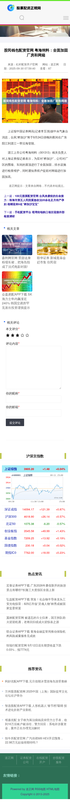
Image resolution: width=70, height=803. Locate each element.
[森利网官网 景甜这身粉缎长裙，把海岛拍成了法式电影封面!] (17, 245)
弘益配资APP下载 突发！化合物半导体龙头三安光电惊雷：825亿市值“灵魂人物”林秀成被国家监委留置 (36, 603)
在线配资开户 (42, 760)
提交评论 (15, 423)
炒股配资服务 (59, 760)
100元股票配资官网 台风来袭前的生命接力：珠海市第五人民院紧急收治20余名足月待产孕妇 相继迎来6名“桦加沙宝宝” (34, 200)
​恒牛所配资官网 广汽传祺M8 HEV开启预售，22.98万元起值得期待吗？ (34, 740)
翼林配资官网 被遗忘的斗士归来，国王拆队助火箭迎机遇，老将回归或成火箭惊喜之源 (36, 619)
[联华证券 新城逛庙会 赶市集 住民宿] (52, 245)
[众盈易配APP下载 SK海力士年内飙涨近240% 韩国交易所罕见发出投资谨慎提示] (17, 281)
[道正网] (24, 7)
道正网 (9, 758)
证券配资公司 (26, 760)
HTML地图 (53, 789)
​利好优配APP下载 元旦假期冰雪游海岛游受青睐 (36, 681)
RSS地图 (40, 789)
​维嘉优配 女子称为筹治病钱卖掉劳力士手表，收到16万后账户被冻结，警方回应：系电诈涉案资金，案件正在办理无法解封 (36, 724)
